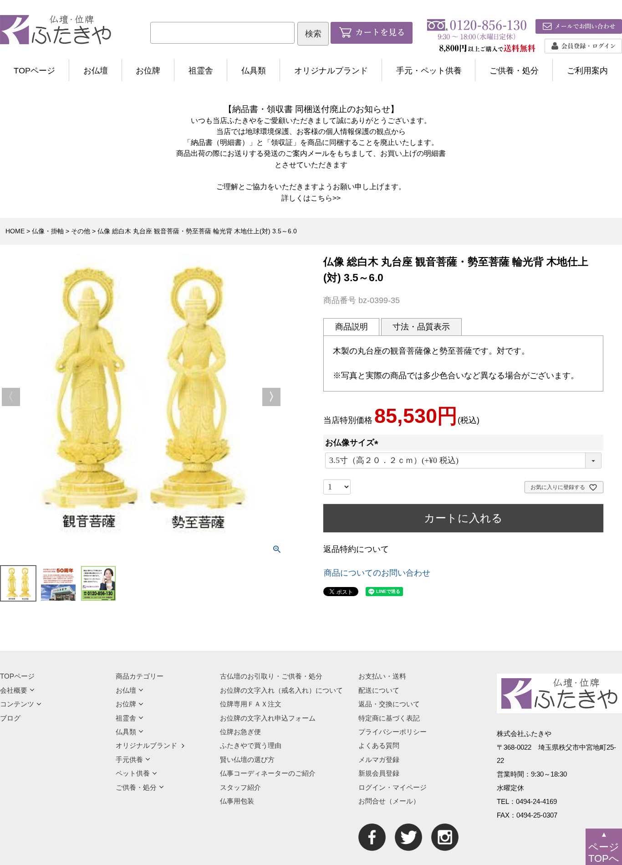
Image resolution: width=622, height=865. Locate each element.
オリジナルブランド (331, 70)
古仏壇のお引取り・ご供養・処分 (271, 676)
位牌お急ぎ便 (240, 732)
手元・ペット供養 (429, 70)
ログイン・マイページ (392, 787)
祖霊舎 (201, 70)
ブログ (10, 718)
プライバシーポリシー (392, 732)
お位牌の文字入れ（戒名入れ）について (281, 690)
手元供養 (129, 759)
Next (271, 397)
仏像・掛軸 (48, 231)
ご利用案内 (587, 70)
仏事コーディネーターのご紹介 (268, 773)
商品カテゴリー (139, 676)
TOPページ (34, 70)
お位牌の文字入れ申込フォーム (268, 718)
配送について (378, 690)
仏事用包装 (237, 801)
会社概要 (13, 690)
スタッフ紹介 (240, 787)
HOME (15, 231)
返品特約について (356, 549)
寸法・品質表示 (421, 326)
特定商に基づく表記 (389, 718)
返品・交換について (389, 704)
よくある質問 (378, 745)
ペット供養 (133, 773)
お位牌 (148, 70)
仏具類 (253, 70)
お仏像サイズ (353, 442)
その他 (80, 231)
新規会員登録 (378, 773)
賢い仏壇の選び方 (247, 759)
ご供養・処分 (514, 70)
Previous (11, 397)
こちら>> (326, 198)
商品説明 (351, 326)
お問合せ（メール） (389, 801)
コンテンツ (17, 704)
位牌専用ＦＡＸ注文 (250, 704)
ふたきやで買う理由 (250, 745)
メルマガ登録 (378, 759)
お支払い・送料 (382, 676)
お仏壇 (95, 70)
